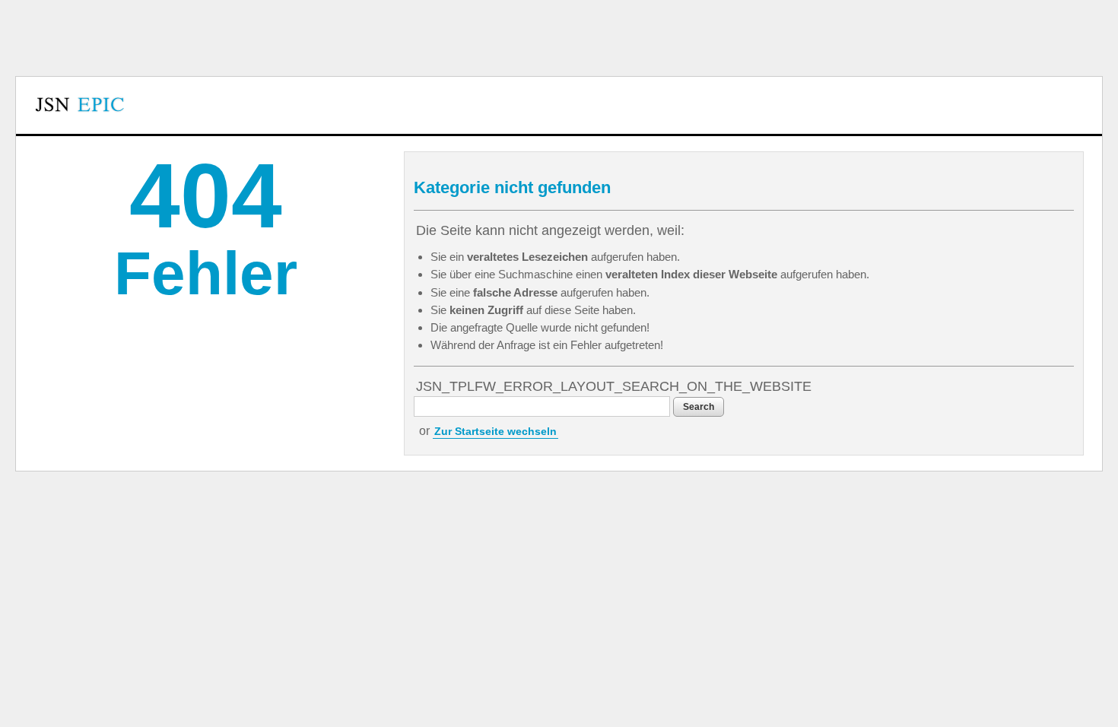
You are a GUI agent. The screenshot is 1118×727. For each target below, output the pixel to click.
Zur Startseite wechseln (495, 431)
